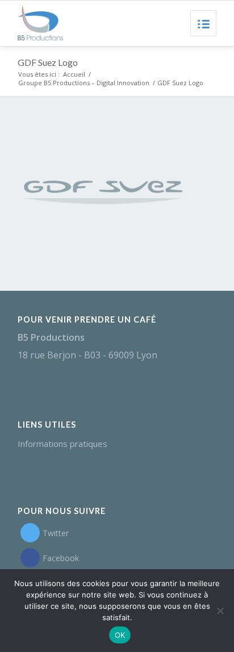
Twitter (56, 533)
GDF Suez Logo (48, 62)
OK (120, 635)
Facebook (61, 558)
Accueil (74, 74)
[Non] (219, 610)
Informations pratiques (62, 443)
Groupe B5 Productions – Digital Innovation (83, 82)
